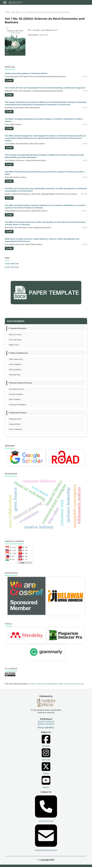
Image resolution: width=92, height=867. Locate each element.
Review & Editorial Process (21, 383)
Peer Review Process (16, 389)
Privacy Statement (15, 429)
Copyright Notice (14, 424)
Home (7, 12)
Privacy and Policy (46, 727)
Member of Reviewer (46, 724)
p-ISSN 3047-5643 (12, 267)
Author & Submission (19, 353)
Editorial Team (14, 345)
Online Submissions (16, 359)
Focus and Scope (15, 340)
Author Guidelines (15, 364)
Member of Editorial (46, 721)
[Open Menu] (4, 2)
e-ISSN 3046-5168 (12, 263)
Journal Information (18, 328)
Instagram (46, 759)
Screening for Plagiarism (17, 404)
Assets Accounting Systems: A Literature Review (26, 73)
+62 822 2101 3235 (46, 821)
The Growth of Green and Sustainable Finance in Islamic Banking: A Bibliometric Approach (45, 88)
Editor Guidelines (15, 399)
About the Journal (15, 334)
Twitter (46, 773)
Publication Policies (18, 413)
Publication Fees (15, 375)
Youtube (46, 787)
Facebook (46, 746)
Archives (16, 12)
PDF (10, 80)
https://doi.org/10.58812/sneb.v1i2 (45, 30)
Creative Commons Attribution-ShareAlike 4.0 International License (56, 684)
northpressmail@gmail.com (46, 850)
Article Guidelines (15, 369)
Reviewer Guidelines (16, 394)
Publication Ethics (15, 419)
